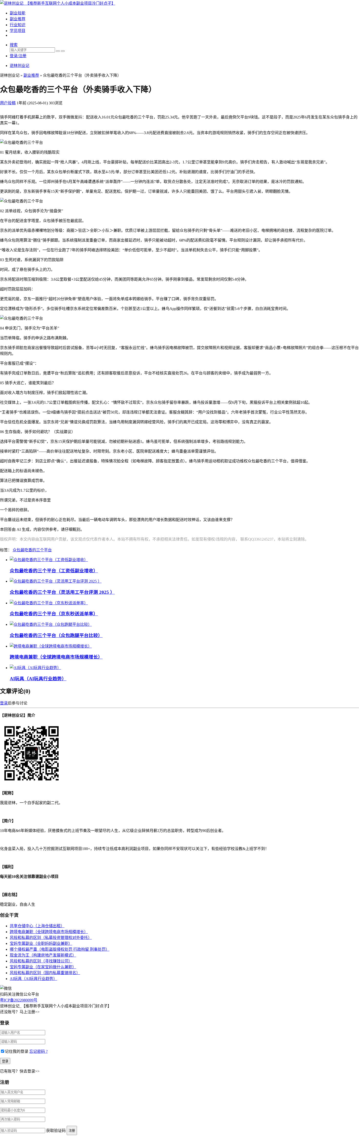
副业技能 (17, 13)
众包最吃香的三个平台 (32, 550)
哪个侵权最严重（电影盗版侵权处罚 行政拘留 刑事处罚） (59, 949)
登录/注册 (18, 56)
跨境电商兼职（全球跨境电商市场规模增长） (56, 657)
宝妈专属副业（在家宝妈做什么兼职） (43, 967)
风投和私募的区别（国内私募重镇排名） (45, 973)
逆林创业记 (19, 66)
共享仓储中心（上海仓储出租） (37, 926)
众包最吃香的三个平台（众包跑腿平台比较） (56, 635)
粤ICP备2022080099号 (18, 1000)
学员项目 (17, 31)
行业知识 (17, 25)
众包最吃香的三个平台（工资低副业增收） (54, 570)
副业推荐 (17, 19)
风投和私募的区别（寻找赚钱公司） (41, 961)
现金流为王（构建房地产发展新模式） (43, 955)
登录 (4, 703)
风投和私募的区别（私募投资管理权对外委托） (51, 938)
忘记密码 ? (38, 1051)
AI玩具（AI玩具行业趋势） (38, 678)
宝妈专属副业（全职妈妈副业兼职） (41, 943)
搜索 (14, 45)
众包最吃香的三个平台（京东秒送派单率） (54, 613)
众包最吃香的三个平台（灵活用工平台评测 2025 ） (62, 592)
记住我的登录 (16, 1051)
